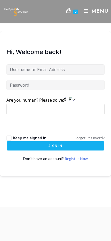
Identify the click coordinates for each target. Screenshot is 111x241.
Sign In (55, 146)
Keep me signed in (29, 138)
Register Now (76, 158)
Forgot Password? (90, 137)
